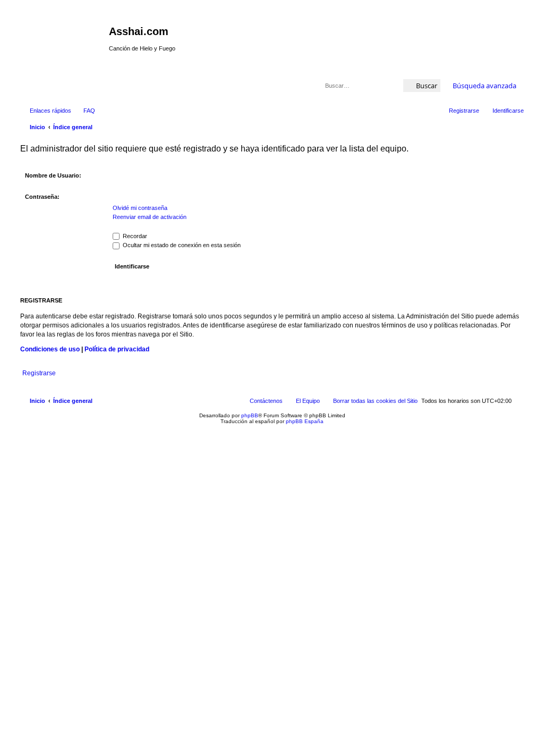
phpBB (249, 415)
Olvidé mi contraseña (140, 208)
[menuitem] (84, 110)
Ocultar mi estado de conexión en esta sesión (181, 245)
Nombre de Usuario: (53, 175)
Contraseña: (42, 196)
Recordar (134, 236)
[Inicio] (63, 35)
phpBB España (305, 421)
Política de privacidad (116, 349)
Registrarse (39, 373)
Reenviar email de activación (149, 217)
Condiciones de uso (50, 349)
